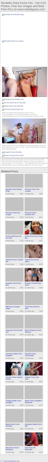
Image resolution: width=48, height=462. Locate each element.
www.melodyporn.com (11, 461)
